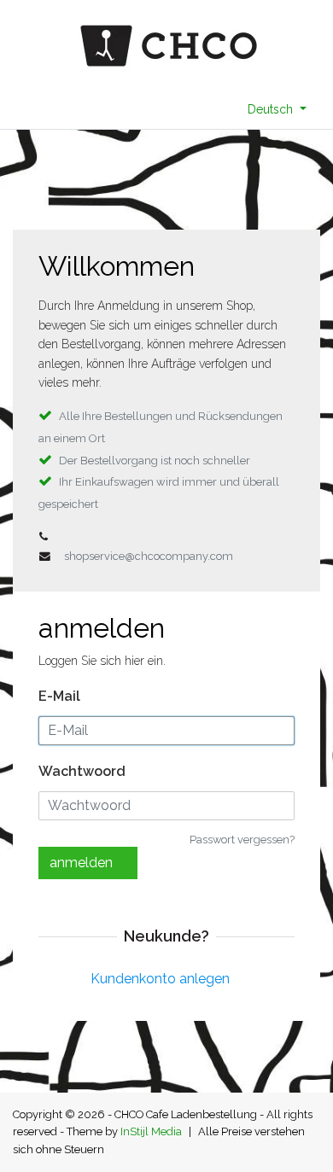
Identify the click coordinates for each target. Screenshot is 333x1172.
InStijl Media (151, 1131)
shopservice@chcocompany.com (148, 556)
